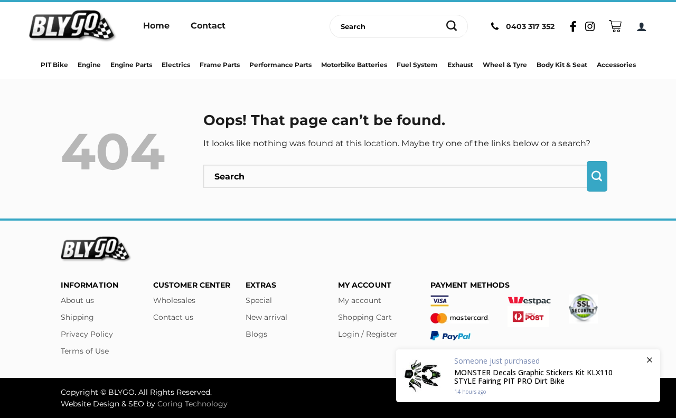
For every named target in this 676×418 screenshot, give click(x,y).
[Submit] (452, 26)
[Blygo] (73, 26)
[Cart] (615, 26)
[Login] (641, 26)
